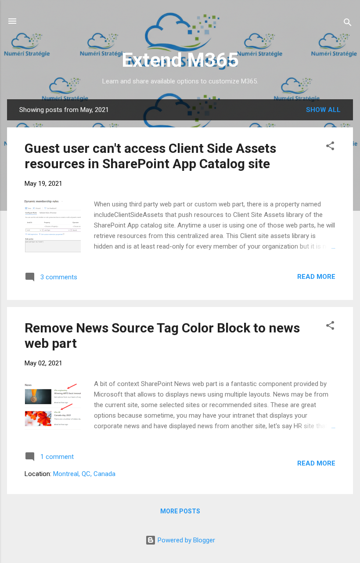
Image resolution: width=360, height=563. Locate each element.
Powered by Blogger (185, 540)
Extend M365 (180, 60)
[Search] (347, 24)
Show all (323, 110)
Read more (316, 277)
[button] (330, 147)
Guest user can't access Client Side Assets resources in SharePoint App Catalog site (150, 156)
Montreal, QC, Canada (84, 474)
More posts (180, 511)
